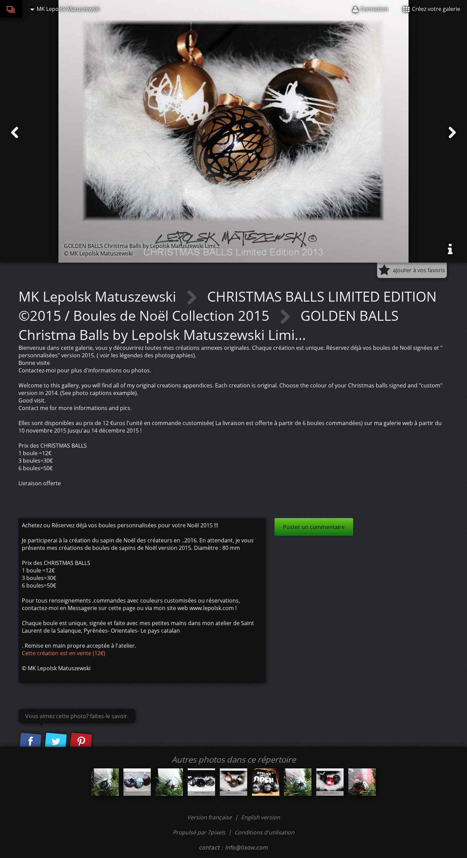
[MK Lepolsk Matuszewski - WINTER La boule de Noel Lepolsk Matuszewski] (169, 782)
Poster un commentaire (314, 527)
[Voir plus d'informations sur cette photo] (450, 249)
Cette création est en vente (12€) (63, 653)
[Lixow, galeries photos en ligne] (11, 9)
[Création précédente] (14, 132)
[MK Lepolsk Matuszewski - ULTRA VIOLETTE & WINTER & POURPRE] (137, 782)
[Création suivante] (452, 132)
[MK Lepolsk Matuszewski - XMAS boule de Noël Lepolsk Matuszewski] (362, 782)
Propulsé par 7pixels (199, 832)
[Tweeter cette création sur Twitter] (56, 741)
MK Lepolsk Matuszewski (98, 296)
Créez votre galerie (435, 9)
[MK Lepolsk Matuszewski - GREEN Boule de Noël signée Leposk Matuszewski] (297, 782)
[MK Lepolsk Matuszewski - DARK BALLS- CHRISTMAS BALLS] (201, 782)
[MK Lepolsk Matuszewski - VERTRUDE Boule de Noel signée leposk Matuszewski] (105, 782)
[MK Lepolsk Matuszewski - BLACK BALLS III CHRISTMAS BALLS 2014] (265, 782)
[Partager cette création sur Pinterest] (81, 741)
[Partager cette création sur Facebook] (30, 741)
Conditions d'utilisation (264, 832)
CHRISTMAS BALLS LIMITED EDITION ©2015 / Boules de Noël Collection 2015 (227, 306)
